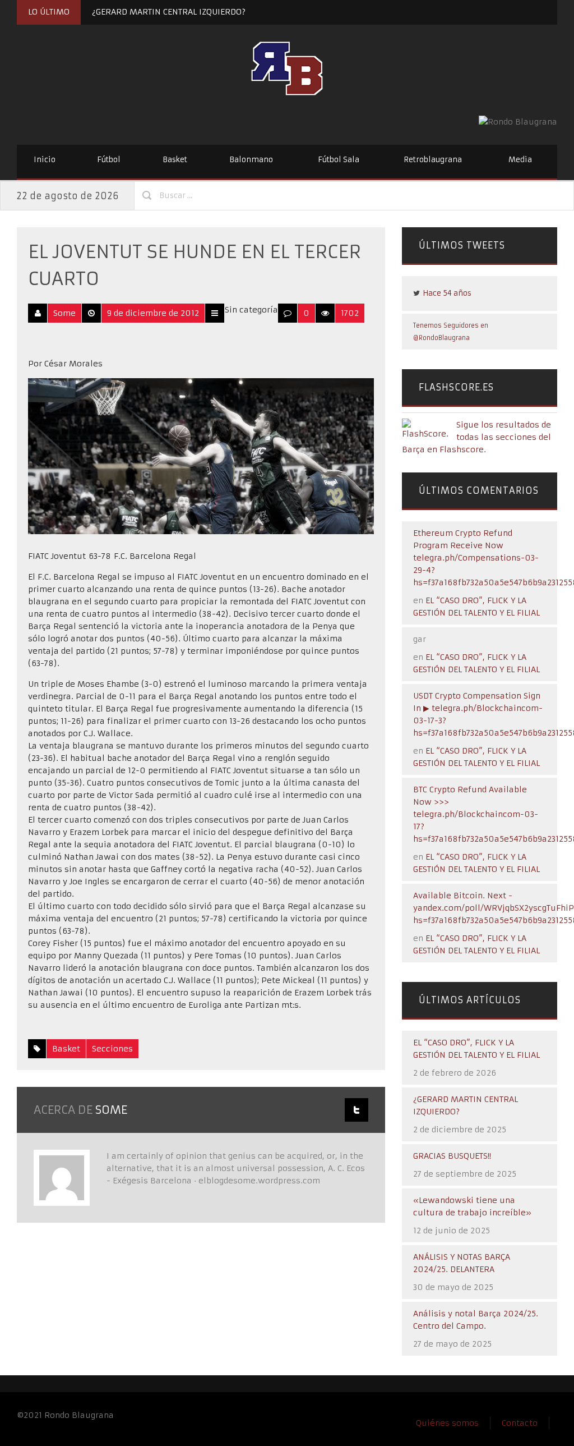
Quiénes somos (447, 1423)
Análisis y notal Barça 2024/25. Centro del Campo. (475, 1320)
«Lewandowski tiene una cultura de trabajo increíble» (472, 1206)
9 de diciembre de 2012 (153, 313)
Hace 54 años (447, 293)
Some (64, 313)
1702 (350, 313)
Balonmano (251, 159)
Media (520, 159)
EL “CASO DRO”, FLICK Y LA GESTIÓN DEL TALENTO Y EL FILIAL (476, 1049)
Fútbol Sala (338, 159)
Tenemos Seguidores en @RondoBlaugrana (450, 332)
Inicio (44, 159)
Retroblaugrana (433, 159)
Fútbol (109, 159)
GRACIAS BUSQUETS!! (452, 1156)
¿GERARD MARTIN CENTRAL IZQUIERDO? (169, 12)
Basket (175, 159)
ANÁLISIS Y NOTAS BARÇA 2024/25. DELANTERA (461, 1263)
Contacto (520, 1423)
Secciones (112, 1049)
